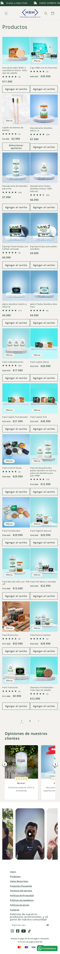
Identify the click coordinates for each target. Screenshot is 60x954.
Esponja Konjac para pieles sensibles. (43, 247)
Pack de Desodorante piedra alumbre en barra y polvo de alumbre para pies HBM (43, 472)
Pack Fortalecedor (11, 531)
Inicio (13, 871)
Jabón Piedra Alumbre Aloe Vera (43, 305)
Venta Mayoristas (19, 881)
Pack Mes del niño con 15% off (16, 583)
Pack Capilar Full (38, 417)
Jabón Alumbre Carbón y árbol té (14, 305)
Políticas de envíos (19, 905)
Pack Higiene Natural (40, 531)
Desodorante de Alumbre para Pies (15, 187)
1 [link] (21, 720)
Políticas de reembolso (22, 900)
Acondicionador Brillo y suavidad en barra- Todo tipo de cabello (14, 70)
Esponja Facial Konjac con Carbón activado (15, 247)
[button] (6, 13)
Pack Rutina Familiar (40, 635)
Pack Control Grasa (12, 468)
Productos (15, 876)
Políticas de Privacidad (22, 895)
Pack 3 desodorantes (12, 362)
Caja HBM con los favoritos (43, 67)
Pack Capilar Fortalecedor (15, 417)
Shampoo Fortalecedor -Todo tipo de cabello (42, 688)
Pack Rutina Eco (10, 635)
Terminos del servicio (21, 890)
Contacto (14, 909)
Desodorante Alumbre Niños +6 (41, 129)
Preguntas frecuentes (21, 886)
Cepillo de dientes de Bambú (12, 129)
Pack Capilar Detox (39, 362)
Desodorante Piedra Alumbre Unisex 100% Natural (41, 188)
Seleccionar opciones (16, 147)
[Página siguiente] (38, 720)
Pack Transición (10, 687)
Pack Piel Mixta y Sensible (43, 581)
